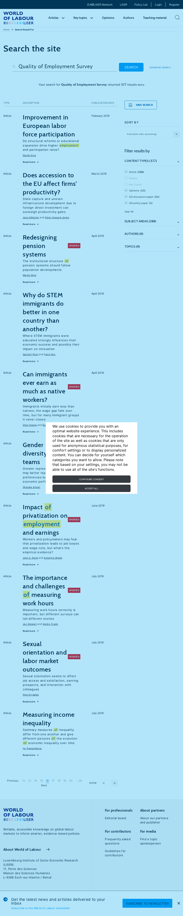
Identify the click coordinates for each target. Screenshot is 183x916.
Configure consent (91, 479)
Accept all (91, 488)
